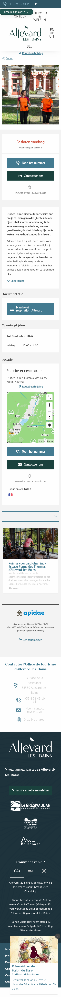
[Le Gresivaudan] (30, 806)
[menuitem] (20, 16)
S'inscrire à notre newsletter (30, 790)
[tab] (17, 871)
